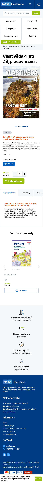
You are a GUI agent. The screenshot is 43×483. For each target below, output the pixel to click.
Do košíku (23, 291)
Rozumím (38, 479)
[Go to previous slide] (4, 266)
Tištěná (10, 164)
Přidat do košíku (15, 181)
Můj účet (30, 4)
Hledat (36, 13)
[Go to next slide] (38, 266)
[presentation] (19, 13)
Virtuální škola (14, 42)
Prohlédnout (23, 126)
